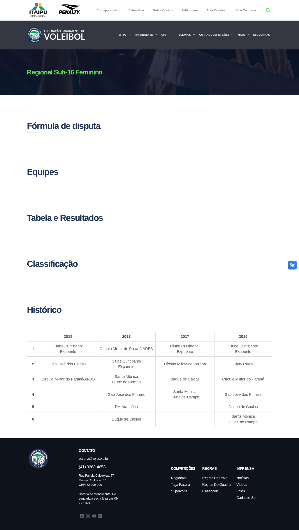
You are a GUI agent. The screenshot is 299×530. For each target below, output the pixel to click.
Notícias (242, 478)
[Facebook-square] (82, 516)
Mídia (241, 34)
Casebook (210, 491)
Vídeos (241, 484)
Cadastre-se (245, 498)
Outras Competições (214, 34)
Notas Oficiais (163, 10)
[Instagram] (88, 516)
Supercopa (179, 491)
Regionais (184, 34)
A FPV (123, 34)
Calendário (136, 10)
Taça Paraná (180, 484)
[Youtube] (94, 516)
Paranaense (144, 34)
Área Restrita (215, 10)
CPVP (164, 34)
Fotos (240, 491)
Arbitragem (189, 10)
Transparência (107, 10)
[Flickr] (100, 516)
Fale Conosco (246, 10)
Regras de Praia (214, 478)
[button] (268, 10)
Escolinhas (261, 34)
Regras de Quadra (216, 484)
